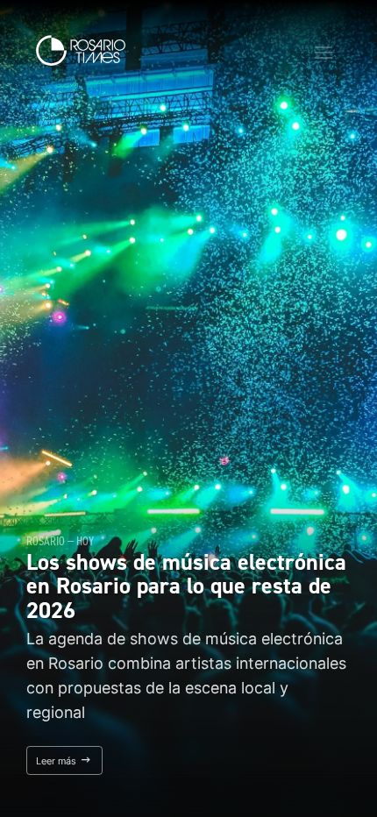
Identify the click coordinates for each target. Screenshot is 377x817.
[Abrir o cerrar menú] (323, 52)
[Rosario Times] (80, 50)
